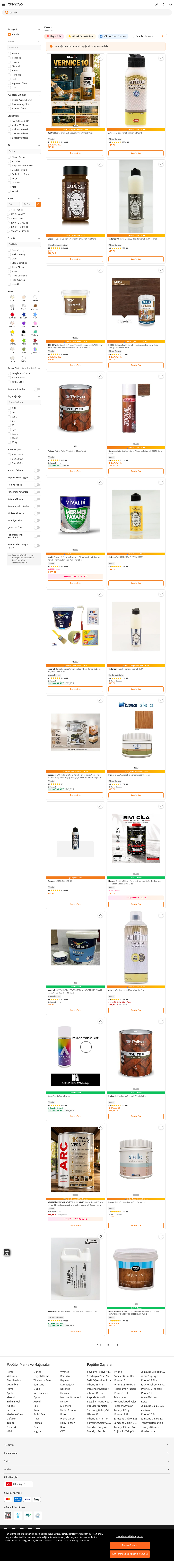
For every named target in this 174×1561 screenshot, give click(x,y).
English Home (41, 1376)
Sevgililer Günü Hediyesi (99, 1401)
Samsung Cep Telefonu (153, 1371)
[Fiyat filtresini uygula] (38, 204)
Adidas (11, 1405)
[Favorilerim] (163, 5)
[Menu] (4, 5)
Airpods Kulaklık (96, 1397)
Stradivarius (14, 1380)
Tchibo (11, 1422)
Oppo (36, 1397)
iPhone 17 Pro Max (97, 1418)
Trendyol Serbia (96, 1431)
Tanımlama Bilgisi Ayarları (129, 1536)
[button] (24, 29)
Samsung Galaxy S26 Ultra (99, 1410)
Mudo (36, 1388)
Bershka (65, 1376)
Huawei (64, 1393)
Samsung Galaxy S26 (152, 1405)
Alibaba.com (148, 1431)
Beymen (64, 1380)
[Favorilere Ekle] (100, 57)
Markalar (146, 1410)
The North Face (42, 1380)
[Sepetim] (170, 5)
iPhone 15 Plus (149, 1380)
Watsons (12, 1376)
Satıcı (7, 1461)
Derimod (65, 1388)
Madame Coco (15, 1414)
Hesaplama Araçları (125, 1388)
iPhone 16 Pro (95, 1393)
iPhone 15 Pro (95, 1384)
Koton (63, 1414)
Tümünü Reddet (130, 1545)
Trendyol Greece (150, 1427)
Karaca (64, 1427)
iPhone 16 (146, 1393)
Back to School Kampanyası (153, 1384)
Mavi (36, 1418)
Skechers (65, 1405)
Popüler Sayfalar (123, 1405)
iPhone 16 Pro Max (151, 1388)
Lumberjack (67, 1384)
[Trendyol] (15, 5)
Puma (10, 1388)
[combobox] (150, 36)
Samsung (38, 1384)
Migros (37, 1431)
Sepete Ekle (75, 153)
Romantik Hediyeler (125, 1401)
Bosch (36, 1427)
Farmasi (37, 1422)
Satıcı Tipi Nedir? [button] (29, 368)
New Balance (40, 1393)
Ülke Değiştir (11, 1477)
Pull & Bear (39, 1414)
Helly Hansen (67, 1422)
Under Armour (68, 1410)
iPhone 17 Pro (148, 1414)
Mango (37, 1371)
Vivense (64, 1371)
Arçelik (37, 1401)
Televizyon (120, 1397)
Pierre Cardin (67, 1418)
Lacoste (11, 1410)
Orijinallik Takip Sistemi (126, 1431)
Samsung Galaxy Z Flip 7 (99, 1422)
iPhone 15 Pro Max (124, 1384)
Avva (36, 1410)
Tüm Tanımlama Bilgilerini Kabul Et (130, 1553)
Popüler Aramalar (97, 1405)
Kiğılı (9, 1431)
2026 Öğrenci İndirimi (99, 1380)
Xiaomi (11, 1397)
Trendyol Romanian (152, 1422)
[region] (87, 1545)
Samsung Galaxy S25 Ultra (153, 1418)
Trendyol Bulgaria (97, 1427)
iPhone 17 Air (121, 1414)
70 (116, 1345)
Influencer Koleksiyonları (99, 1388)
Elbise (144, 1401)
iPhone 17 (92, 1414)
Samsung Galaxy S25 (125, 1418)
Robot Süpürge (149, 1376)
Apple (10, 1393)
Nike (36, 1405)
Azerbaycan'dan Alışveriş (99, 1376)
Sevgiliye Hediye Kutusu (99, 1371)
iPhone (118, 1371)
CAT (62, 1431)
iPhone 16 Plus (122, 1393)
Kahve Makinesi (149, 1397)
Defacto (11, 1418)
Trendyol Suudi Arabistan (126, 1427)
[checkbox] (12, 298)
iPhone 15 (119, 1380)
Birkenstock (13, 1401)
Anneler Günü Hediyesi (126, 1376)
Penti (10, 1371)
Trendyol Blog (121, 1410)
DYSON (64, 1401)
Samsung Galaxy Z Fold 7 (126, 1422)
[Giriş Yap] (156, 5)
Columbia (12, 1384)
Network (11, 1427)
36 (108, 1345)
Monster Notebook (71, 1397)
